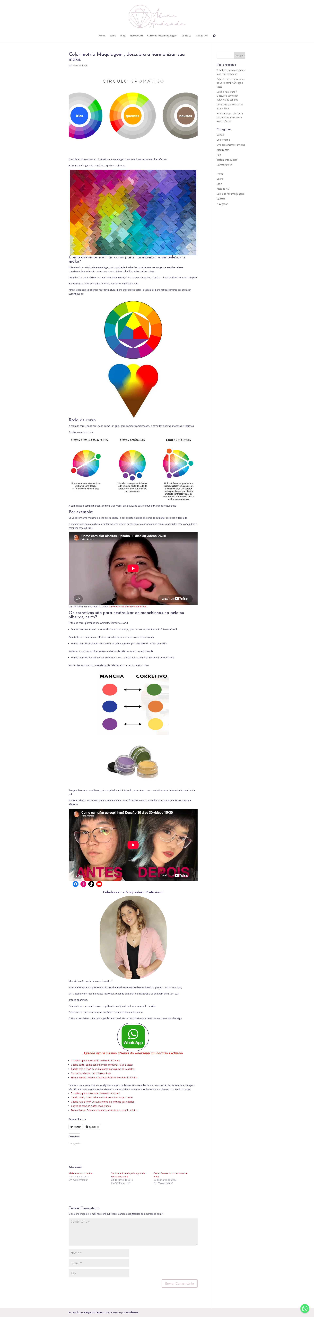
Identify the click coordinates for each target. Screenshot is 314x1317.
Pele (219, 154)
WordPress (132, 1312)
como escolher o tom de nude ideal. (127, 606)
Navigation (201, 35)
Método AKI (136, 35)
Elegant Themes (94, 1312)
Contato (186, 35)
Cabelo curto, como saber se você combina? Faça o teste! (102, 1064)
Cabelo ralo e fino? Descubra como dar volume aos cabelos (102, 1069)
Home (102, 35)
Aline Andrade (80, 65)
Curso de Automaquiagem (162, 35)
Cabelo (220, 134)
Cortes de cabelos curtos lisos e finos (91, 1073)
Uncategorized (224, 164)
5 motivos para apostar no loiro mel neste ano (96, 1060)
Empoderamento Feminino (231, 144)
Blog (122, 35)
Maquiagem (223, 149)
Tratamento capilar (227, 159)
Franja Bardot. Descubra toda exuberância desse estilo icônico (104, 1077)
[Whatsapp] (304, 1308)
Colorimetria (223, 139)
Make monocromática (80, 1173)
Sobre (113, 35)
